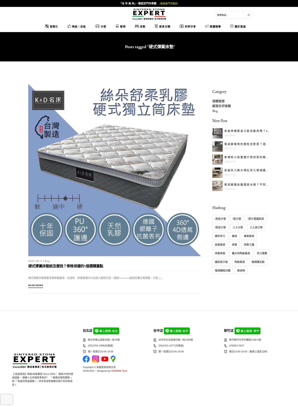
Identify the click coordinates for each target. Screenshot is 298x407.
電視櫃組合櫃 (222, 270)
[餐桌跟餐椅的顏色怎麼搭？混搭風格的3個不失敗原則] (217, 146)
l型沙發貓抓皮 (256, 218)
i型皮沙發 (220, 218)
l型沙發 (237, 218)
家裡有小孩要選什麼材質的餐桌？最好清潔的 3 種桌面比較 (247, 157)
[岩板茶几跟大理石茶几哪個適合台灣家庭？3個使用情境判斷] (217, 173)
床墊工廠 (249, 244)
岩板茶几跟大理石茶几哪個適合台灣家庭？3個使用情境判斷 (247, 171)
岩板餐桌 (220, 244)
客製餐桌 (249, 236)
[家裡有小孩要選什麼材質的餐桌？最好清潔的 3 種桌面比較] (217, 159)
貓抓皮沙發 (221, 261)
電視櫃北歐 (258, 261)
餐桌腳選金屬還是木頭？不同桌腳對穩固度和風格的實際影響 (247, 185)
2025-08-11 (35, 261)
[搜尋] (249, 15)
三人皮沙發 (256, 227)
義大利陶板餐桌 (241, 253)
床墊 (234, 244)
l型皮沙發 (220, 227)
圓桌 (234, 236)
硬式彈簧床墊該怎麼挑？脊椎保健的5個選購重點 (65, 266)
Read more (35, 285)
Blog (47, 261)
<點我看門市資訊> (169, 3)
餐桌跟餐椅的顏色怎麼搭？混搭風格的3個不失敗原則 (247, 144)
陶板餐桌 (240, 261)
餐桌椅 (241, 270)
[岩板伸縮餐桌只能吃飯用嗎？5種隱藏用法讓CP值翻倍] (217, 133)
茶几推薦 (262, 253)
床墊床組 (220, 253)
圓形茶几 (220, 236)
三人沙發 (238, 227)
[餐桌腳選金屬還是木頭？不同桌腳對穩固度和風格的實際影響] (217, 186)
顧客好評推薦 (221, 106)
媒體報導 (218, 101)
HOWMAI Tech (119, 370)
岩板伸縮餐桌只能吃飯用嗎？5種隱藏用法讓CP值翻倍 (247, 131)
